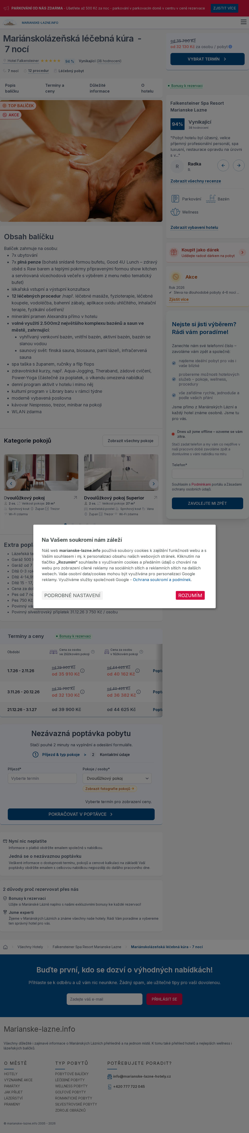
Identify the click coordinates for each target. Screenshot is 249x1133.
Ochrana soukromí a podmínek (162, 579)
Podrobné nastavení (72, 595)
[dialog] (124, 566)
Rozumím (190, 595)
